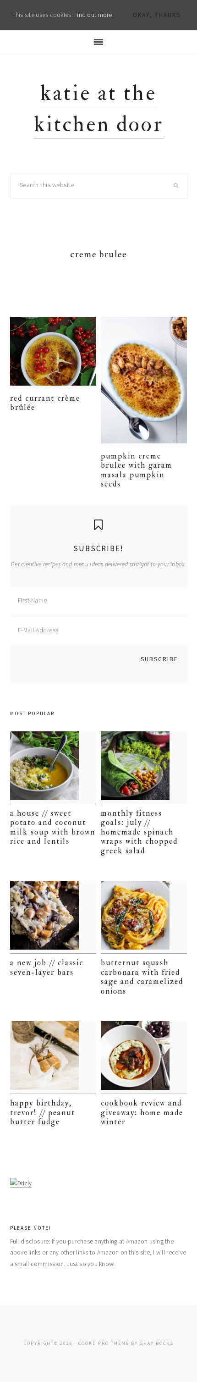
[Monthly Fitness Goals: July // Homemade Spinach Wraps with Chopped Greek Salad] (144, 767)
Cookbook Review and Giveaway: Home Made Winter (142, 1112)
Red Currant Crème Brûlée (45, 402)
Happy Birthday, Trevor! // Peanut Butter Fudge (42, 1112)
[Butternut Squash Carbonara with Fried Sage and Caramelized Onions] (144, 917)
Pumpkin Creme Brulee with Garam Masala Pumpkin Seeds (136, 470)
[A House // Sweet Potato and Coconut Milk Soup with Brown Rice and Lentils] (53, 767)
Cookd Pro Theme (103, 1343)
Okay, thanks (157, 15)
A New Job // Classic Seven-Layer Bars (46, 967)
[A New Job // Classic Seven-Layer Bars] (53, 917)
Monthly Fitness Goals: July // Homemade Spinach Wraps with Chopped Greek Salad (139, 832)
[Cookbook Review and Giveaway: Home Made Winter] (144, 1057)
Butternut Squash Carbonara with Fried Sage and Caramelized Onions (142, 976)
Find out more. (94, 15)
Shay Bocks (157, 1343)
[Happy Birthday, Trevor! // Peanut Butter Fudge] (53, 1057)
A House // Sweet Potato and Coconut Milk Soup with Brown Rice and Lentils (52, 827)
